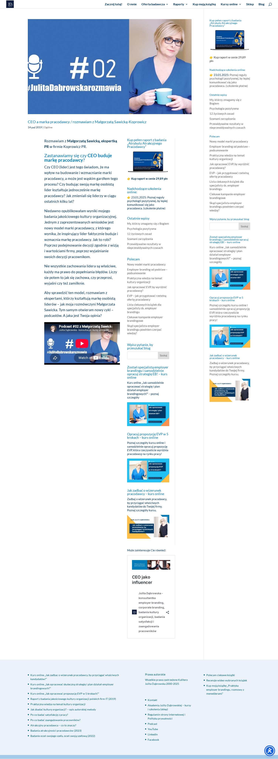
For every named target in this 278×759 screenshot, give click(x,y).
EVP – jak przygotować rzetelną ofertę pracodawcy (146, 297)
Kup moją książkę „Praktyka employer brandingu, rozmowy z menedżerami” (225, 689)
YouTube (153, 729)
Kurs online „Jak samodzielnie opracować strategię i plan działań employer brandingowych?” (145, 388)
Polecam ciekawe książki (220, 675)
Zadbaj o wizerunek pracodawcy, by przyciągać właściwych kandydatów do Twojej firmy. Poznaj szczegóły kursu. (147, 504)
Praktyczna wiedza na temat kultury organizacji (144, 280)
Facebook (153, 739)
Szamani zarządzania (140, 239)
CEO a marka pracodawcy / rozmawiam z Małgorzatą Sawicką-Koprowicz (87, 121)
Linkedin (153, 734)
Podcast (152, 723)
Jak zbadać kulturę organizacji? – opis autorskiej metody (63, 709)
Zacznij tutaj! (113, 4)
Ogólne (48, 127)
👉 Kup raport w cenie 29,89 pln (147, 178)
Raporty (178, 4)
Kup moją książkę (204, 4)
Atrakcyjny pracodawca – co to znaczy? (53, 725)
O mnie (132, 4)
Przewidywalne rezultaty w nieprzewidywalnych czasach (145, 245)
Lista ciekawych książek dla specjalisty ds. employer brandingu (144, 308)
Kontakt (152, 700)
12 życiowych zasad (139, 233)
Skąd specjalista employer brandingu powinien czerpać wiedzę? (144, 329)
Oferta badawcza (153, 4)
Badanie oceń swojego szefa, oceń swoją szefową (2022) (62, 735)
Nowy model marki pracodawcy (146, 264)
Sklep (250, 4)
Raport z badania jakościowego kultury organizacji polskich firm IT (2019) (73, 698)
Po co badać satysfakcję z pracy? (49, 714)
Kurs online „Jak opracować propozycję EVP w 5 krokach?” (64, 693)
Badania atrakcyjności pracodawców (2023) (56, 730)
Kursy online (229, 4)
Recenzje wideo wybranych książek (226, 680)
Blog (261, 4)
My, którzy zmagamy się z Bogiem (148, 223)
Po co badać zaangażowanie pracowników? (55, 720)
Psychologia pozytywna (141, 228)
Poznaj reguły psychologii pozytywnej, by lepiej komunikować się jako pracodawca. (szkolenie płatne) (147, 203)
